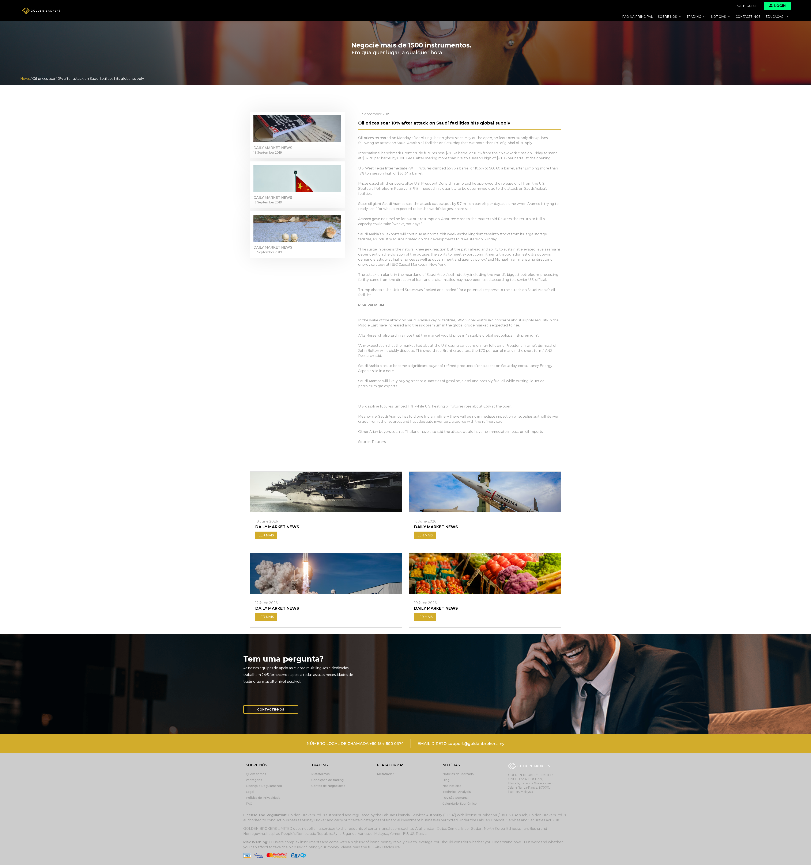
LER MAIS (266, 535)
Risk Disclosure (387, 847)
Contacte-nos (748, 17)
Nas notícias (451, 786)
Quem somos (256, 774)
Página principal (637, 17)
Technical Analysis (456, 792)
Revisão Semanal (455, 798)
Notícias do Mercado (458, 774)
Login (780, 6)
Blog (445, 780)
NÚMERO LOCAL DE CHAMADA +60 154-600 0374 (355, 743)
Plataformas (320, 774)
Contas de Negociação (328, 786)
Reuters (379, 442)
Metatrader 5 (386, 774)
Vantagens (254, 780)
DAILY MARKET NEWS (272, 148)
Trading (694, 17)
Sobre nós (667, 17)
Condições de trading (327, 780)
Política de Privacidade (263, 798)
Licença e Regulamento (264, 786)
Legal (250, 792)
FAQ (249, 803)
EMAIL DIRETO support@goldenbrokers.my (461, 743)
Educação (775, 17)
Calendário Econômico (459, 803)
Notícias (718, 17)
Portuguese (746, 6)
